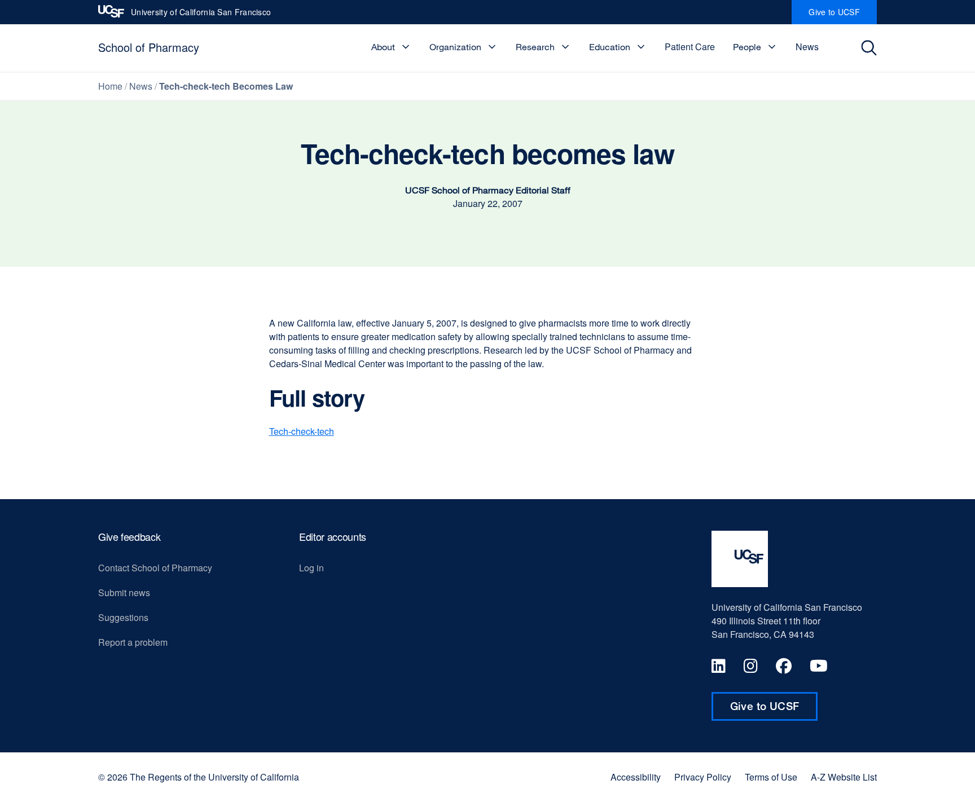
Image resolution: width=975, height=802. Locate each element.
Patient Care (690, 46)
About (383, 46)
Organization (455, 46)
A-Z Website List (844, 777)
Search (872, 48)
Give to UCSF (843, 15)
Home (110, 86)
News (807, 46)
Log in (311, 567)
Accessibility (636, 777)
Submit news (124, 592)
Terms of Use (771, 777)
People (747, 46)
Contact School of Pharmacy (155, 567)
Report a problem (133, 642)
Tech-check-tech (301, 431)
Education (609, 46)
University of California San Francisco (201, 15)
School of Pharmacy (148, 47)
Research (535, 46)
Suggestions (123, 617)
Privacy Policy (702, 777)
